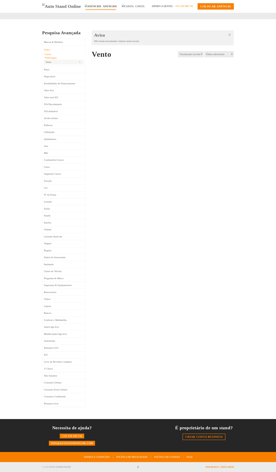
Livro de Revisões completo (58, 362)
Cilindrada (49, 132)
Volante (47, 229)
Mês (46, 153)
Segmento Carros (52, 174)
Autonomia (49, 341)
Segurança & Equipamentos (58, 285)
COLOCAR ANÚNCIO (215, 6)
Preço (47, 69)
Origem (47, 243)
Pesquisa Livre (51, 403)
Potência (48, 125)
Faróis (47, 208)
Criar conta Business (204, 436)
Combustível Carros (54, 160)
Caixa (47, 167)
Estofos (47, 222)
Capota (47, 306)
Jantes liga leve (51, 327)
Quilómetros (50, 139)
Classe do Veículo (53, 271)
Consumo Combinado (55, 396)
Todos (47, 49)
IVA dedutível (51, 111)
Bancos (47, 313)
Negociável (49, 76)
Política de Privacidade (132, 457)
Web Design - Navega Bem (219, 467)
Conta (140, 6)
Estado (47, 215)
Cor (46, 187)
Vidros (47, 299)
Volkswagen (50, 57)
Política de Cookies (167, 457)
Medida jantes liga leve (55, 334)
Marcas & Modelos (53, 42)
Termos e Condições (97, 457)
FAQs (189, 457)
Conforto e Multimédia (55, 320)
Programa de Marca (53, 278)
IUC (46, 354)
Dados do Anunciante (54, 257)
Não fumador (50, 375)
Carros (47, 54)
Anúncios (110, 6)
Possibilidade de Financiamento (59, 83)
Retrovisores (50, 292)
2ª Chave (48, 368)
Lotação (48, 201)
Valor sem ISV (51, 97)
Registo (47, 250)
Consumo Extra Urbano (56, 389)
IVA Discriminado (53, 104)
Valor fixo (49, 90)
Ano (46, 146)
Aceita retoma (51, 118)
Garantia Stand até (53, 236)
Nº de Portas (50, 195)
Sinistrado (49, 264)
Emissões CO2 (51, 348)
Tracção (48, 181)
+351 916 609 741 (183, 6)
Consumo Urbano (53, 382)
